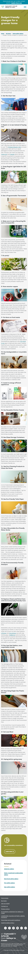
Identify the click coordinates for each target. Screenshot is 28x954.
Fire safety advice (9, 883)
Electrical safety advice (11, 879)
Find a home (4, 898)
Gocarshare (12, 633)
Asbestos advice (9, 869)
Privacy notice (5, 909)
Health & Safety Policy (7, 923)
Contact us (4, 906)
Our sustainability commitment (13, 845)
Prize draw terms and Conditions (10, 920)
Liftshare (3, 633)
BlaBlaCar (12, 635)
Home (2, 33)
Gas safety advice (9, 887)
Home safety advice (18, 33)
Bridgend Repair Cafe (14, 147)
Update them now (16, 3)
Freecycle (4, 154)
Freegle (12, 154)
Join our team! (5, 903)
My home (8, 33)
